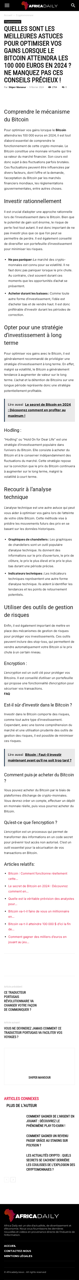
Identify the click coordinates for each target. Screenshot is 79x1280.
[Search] (73, 5)
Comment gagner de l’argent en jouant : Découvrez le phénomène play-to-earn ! (50, 1121)
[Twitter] (17, 96)
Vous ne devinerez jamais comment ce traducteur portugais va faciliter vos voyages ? (33, 1032)
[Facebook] (8, 96)
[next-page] (13, 1179)
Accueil (8, 15)
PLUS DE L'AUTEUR (21, 1105)
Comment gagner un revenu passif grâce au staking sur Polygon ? (47, 1140)
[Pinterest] (27, 96)
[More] (45, 96)
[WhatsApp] (36, 96)
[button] (6, 5)
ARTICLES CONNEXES (21, 1098)
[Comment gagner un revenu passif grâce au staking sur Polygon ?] (14, 1141)
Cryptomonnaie (24, 15)
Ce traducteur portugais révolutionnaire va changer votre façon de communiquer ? (20, 1001)
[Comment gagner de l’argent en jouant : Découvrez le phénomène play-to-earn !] (14, 1121)
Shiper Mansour (17, 87)
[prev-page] (6, 1179)
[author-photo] (39, 1071)
